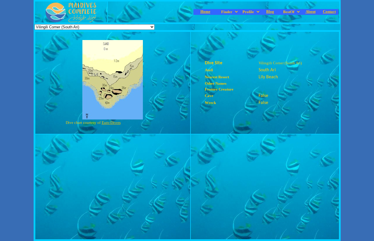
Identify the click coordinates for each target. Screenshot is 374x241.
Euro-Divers (111, 122)
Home (205, 11)
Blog (270, 11)
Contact (329, 11)
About (311, 11)
